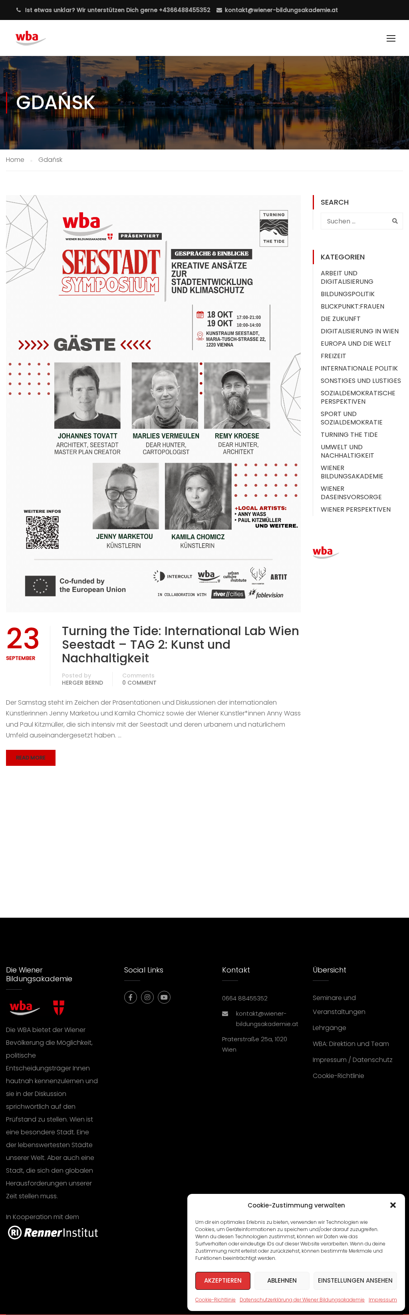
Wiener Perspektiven (356, 509)
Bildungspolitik (348, 294)
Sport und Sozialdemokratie (352, 418)
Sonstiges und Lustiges (361, 380)
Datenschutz (373, 1059)
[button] (393, 1205)
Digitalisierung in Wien (360, 331)
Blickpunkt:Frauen (352, 306)
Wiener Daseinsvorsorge (351, 493)
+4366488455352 (183, 10)
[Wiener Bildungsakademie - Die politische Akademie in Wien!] (42, 42)
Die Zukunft (341, 318)
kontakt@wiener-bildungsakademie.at (281, 10)
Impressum (383, 1299)
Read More (31, 757)
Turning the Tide (349, 434)
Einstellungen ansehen (355, 1280)
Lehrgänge (329, 1027)
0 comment (139, 682)
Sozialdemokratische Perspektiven (358, 397)
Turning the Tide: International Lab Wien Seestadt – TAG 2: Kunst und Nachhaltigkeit (180, 644)
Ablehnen (282, 1280)
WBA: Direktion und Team (351, 1043)
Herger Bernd (82, 682)
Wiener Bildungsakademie (352, 472)
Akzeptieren (223, 1280)
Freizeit (333, 356)
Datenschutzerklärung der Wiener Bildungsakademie (302, 1299)
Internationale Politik (359, 368)
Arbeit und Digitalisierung (347, 277)
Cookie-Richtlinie (215, 1299)
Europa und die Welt (356, 343)
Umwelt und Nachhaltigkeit (347, 451)
